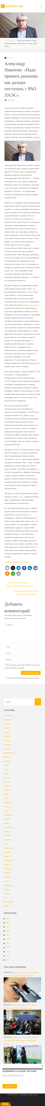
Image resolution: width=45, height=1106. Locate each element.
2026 (8, 918)
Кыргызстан (8, 802)
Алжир (6, 728)
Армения (7, 732)
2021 (8, 939)
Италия (6, 782)
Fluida (15, 1094)
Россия (11, 40)
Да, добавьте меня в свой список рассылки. (23, 678)
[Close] (42, 1066)
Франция (7, 873)
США (6, 844)
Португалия (8, 827)
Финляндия (8, 868)
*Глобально (8, 715)
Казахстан (7, 786)
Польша (7, 823)
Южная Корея (9, 901)
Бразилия (7, 748)
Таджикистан (9, 848)
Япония (6, 906)
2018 (8, 951)
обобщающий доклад (31, 305)
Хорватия (7, 877)
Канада (6, 790)
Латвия (6, 806)
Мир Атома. (33, 1094)
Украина (7, 864)
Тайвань (7, 852)
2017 (8, 955)
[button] (7, 568)
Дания (6, 769)
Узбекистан (8, 860)
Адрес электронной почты (13, 1075)
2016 (8, 960)
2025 (8, 922)
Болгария (7, 744)
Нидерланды (8, 815)
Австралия (8, 719)
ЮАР (6, 897)
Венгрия (7, 757)
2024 (8, 926)
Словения (7, 839)
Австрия (7, 724)
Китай (6, 794)
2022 (8, 935)
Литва (6, 811)
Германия (7, 761)
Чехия (6, 881)
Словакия (7, 835)
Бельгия (7, 740)
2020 (8, 943)
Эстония (7, 893)
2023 (8, 931)
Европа (6, 773)
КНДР (6, 798)
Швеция (7, 889)
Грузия (6, 765)
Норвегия (7, 819)
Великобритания (10, 753)
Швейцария (8, 885)
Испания (7, 777)
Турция (6, 856)
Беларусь (7, 736)
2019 (8, 947)
